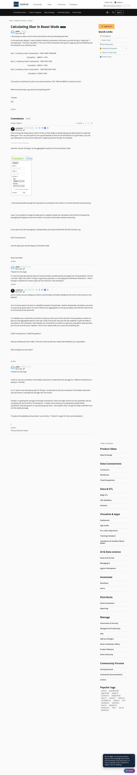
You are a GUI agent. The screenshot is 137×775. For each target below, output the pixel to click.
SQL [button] (121, 708)
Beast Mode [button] (113, 691)
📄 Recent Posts (105, 40)
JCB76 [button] (17, 31)
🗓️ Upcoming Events (106, 44)
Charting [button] (112, 698)
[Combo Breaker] (37, 128)
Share (13, 109)
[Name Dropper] (42, 128)
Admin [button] (121, 698)
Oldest (18, 123)
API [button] (123, 700)
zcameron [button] (19, 128)
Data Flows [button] (115, 703)
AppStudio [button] (113, 705)
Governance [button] (105, 708)
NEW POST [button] (108, 26)
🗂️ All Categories (105, 36)
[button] (13, 32)
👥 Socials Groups (106, 57)
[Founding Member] (39, 128)
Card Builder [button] (106, 700)
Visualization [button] (105, 703)
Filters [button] (103, 698)
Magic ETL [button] (105, 693)
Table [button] (114, 708)
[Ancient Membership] (48, 128)
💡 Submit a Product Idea (108, 53)
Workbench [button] (105, 710)
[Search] (113, 12)
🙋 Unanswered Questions (113, 48)
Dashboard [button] (116, 696)
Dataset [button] (115, 693)
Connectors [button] (105, 696)
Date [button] (103, 705)
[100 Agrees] (45, 128)
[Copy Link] (24, 33)
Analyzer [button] (117, 700)
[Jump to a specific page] (91, 123)
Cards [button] (103, 691)
